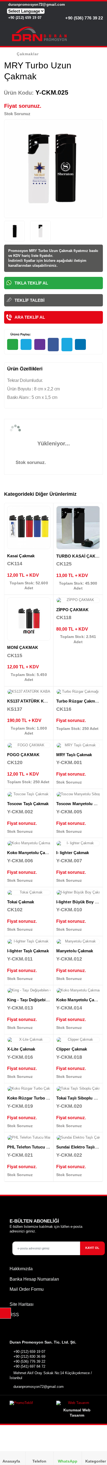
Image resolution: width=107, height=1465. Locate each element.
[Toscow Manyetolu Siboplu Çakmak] (78, 794)
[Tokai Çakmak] (28, 892)
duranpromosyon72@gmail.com (36, 4)
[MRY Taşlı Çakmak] (78, 745)
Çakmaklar (28, 54)
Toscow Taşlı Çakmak (28, 803)
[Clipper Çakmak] (78, 1040)
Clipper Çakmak (71, 1049)
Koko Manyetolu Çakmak (31, 852)
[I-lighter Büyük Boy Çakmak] (78, 892)
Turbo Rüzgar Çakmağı (78, 701)
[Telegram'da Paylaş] (26, 344)
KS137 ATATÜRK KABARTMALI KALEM (46, 701)
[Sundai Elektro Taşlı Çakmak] (78, 1138)
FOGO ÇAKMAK (23, 754)
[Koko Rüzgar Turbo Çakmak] (28, 1089)
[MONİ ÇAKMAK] (28, 619)
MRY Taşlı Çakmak (74, 754)
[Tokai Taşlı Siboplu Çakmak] (78, 1089)
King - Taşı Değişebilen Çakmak (37, 999)
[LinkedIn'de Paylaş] (80, 344)
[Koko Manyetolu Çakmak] (28, 843)
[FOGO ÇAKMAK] (28, 745)
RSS (14, 1314)
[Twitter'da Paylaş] (66, 344)
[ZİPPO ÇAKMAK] (78, 600)
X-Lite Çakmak (21, 1049)
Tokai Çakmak (20, 902)
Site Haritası (21, 1304)
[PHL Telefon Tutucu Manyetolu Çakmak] (28, 1138)
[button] (99, 35)
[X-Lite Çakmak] (28, 1040)
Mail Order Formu (27, 1289)
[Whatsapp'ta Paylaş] (12, 344)
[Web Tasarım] (76, 1404)
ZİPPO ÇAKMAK (72, 609)
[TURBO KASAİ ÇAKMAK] (78, 527)
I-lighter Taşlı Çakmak (28, 950)
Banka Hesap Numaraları (34, 1279)
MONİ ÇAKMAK (22, 647)
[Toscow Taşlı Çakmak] (28, 794)
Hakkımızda (21, 1268)
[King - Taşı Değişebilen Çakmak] (28, 990)
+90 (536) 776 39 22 (83, 18)
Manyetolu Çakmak (74, 950)
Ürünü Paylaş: (20, 334)
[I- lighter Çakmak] (78, 843)
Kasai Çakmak (21, 555)
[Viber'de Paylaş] (39, 344)
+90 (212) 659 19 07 (24, 18)
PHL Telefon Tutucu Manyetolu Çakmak (45, 1147)
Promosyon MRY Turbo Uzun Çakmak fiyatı (45, 251)
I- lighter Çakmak (72, 852)
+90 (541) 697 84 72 (29, 1366)
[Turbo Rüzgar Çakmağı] (78, 692)
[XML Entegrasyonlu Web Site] (30, 1404)
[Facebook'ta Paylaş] (53, 344)
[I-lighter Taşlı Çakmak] (28, 941)
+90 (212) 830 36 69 (29, 1356)
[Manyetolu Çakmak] (78, 941)
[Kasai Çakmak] (28, 527)
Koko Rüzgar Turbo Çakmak (34, 1098)
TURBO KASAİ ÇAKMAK (80, 556)
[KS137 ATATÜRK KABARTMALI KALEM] (28, 692)
